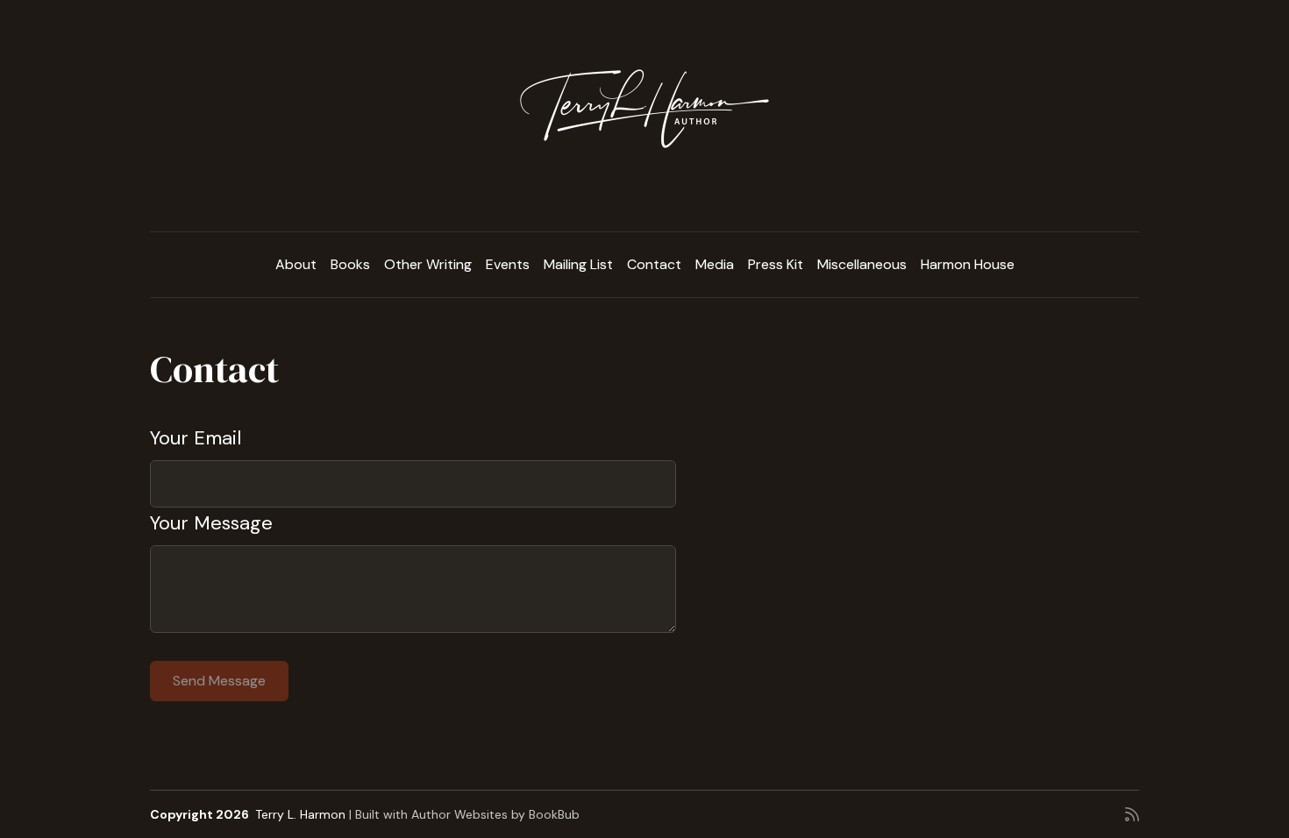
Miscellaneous (862, 264)
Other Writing (428, 264)
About (296, 264)
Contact (654, 264)
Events (508, 264)
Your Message (211, 523)
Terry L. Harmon (300, 814)
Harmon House (968, 264)
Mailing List (578, 264)
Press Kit (775, 264)
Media (714, 264)
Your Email (195, 438)
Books (350, 264)
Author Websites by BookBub (495, 814)
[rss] (1132, 814)
